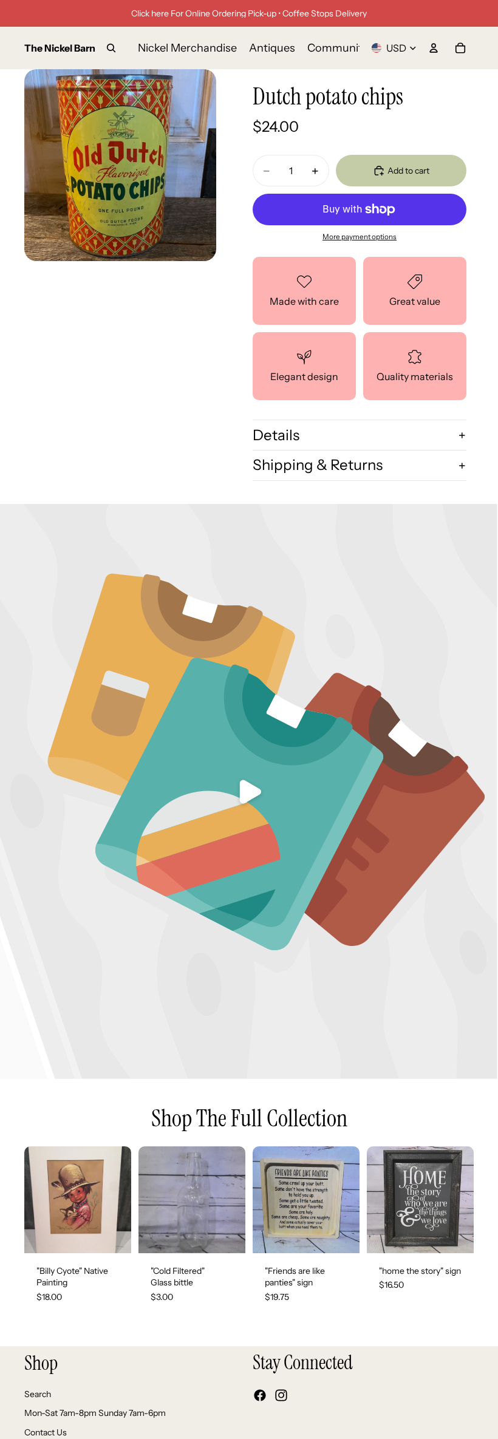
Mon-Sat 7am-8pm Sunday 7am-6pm (95, 1412)
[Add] (112, 1234)
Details (276, 435)
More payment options (359, 237)
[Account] (433, 48)
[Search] (111, 48)
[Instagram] (281, 1395)
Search (37, 1393)
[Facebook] (260, 1395)
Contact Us (45, 1431)
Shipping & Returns (318, 465)
